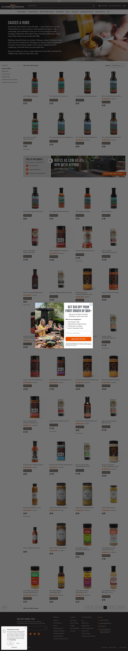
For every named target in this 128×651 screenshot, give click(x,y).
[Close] (25, 628)
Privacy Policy (13, 639)
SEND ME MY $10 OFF (78, 339)
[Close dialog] (91, 304)
